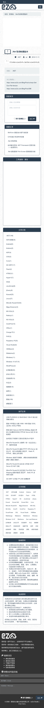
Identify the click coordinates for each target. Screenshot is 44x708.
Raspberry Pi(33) (12, 341)
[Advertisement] (22, 32)
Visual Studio (24, 512)
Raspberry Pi (32, 509)
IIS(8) (8, 282)
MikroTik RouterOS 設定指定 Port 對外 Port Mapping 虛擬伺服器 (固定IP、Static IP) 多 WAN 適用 (21, 472)
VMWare (33, 512)
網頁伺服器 (35, 529)
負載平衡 (25, 526)
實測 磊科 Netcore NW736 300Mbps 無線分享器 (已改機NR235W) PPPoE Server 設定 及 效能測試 (22, 432)
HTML (33, 495)
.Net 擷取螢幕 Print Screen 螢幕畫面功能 (21, 151)
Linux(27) (9, 298)
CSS (7, 495)
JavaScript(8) (10, 286)
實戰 (27, 529)
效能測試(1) (10, 395)
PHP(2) (8, 336)
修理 (31, 526)
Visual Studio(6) (11, 345)
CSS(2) (8, 256)
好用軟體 (8, 522)
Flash (27, 495)
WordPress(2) (11, 366)
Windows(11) (10, 357)
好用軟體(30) (10, 370)
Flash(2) (9, 269)
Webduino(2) (10, 353)
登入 (4, 2)
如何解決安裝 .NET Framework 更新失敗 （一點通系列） (21, 146)
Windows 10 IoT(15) (13, 361)
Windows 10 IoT (10, 519)
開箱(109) (9, 399)
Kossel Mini (24, 502)
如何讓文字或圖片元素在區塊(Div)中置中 (20, 438)
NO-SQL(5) (10, 319)
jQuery (34, 499)
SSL (16, 512)
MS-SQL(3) (10, 311)
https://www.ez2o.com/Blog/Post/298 (19, 88)
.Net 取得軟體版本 (21, 14)
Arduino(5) (9, 248)
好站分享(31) (10, 374)
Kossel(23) (10, 294)
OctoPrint (22, 509)
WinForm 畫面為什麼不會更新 (18, 132)
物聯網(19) (10, 387)
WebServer (26, 516)
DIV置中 (21, 495)
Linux (32, 502)
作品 (30, 522)
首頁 (6, 14)
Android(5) (9, 244)
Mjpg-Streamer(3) (12, 307)
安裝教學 (24, 522)
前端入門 (8, 526)
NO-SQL (8, 509)
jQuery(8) (9, 290)
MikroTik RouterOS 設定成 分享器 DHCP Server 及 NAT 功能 (20, 465)
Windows (35, 516)
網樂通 (15, 533)
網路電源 (8, 533)
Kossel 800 (15, 502)
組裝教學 (8, 529)
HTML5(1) (9, 273)
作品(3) (8, 382)
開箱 (15, 529)
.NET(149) (9, 235)
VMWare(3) (10, 349)
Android (21, 492)
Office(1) (9, 328)
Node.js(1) (9, 315)
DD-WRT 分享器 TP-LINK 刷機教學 (18, 479)
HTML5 (8, 499)
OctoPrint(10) (10, 324)
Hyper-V (14, 499)
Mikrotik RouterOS (11, 506)
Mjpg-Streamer (23, 506)
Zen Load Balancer (31, 519)
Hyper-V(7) (10, 277)
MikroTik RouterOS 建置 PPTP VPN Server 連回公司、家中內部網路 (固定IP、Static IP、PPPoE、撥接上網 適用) (21, 451)
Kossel (8, 502)
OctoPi (15, 509)
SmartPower (9, 512)
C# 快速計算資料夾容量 (16, 137)
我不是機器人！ (21, 118)
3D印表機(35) (10, 240)
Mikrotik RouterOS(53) (13, 303)
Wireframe (21, 519)
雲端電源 (21, 529)
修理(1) (8, 391)
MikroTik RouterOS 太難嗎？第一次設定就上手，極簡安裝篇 (21, 443)
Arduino (28, 492)
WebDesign (9, 516)
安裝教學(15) (10, 378)
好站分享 (16, 522)
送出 (39, 698)
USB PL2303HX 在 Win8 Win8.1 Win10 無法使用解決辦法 (21, 418)
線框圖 (22, 533)
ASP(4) (8, 252)
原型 (37, 526)
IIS (20, 499)
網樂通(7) (9, 403)
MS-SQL (32, 506)
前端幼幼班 (17, 526)
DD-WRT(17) (10, 265)
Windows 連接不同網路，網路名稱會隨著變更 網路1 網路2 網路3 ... (21, 458)
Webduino (18, 516)
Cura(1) (8, 261)
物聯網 (36, 522)
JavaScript (27, 499)
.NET (19, 57)
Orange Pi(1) (10, 332)
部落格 (11, 14)
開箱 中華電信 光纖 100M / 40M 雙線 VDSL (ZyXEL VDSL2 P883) (21, 424)
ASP (34, 492)
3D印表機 (14, 492)
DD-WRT (13, 495)
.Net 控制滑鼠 (12, 141)
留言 (31, 119)
